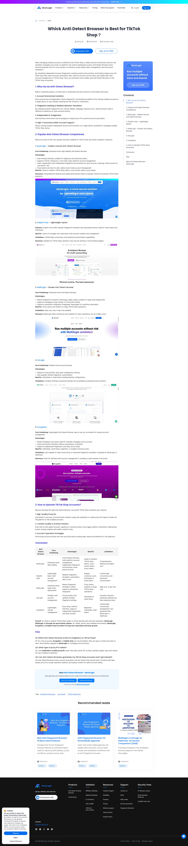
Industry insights (108, 791)
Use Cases (61, 694)
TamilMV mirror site (144, 801)
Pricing (105, 804)
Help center (124, 799)
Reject (16, 837)
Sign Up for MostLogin (68, 680)
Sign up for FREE (106, 51)
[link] (42, 766)
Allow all (16, 833)
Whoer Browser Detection (142, 796)
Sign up (146, 8)
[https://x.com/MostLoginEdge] (44, 829)
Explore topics (107, 816)
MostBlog (42, 20)
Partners (105, 799)
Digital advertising (91, 795)
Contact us (123, 791)
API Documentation (126, 804)
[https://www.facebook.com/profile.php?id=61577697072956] (52, 829)
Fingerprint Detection (127, 808)
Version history (107, 812)
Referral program (108, 808)
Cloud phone (72, 797)
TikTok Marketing (74, 694)
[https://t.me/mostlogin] (40, 829)
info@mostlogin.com (41, 824)
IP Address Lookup (144, 791)
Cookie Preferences (15, 841)
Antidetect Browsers (47, 694)
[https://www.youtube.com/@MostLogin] (48, 829)
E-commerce (90, 799)
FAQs (122, 795)
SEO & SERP (90, 804)
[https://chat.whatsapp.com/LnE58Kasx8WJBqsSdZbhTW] (36, 829)
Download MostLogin (86, 680)
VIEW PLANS (115, 2)
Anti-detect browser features (74, 792)
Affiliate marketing (91, 791)
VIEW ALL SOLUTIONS (90, 809)
